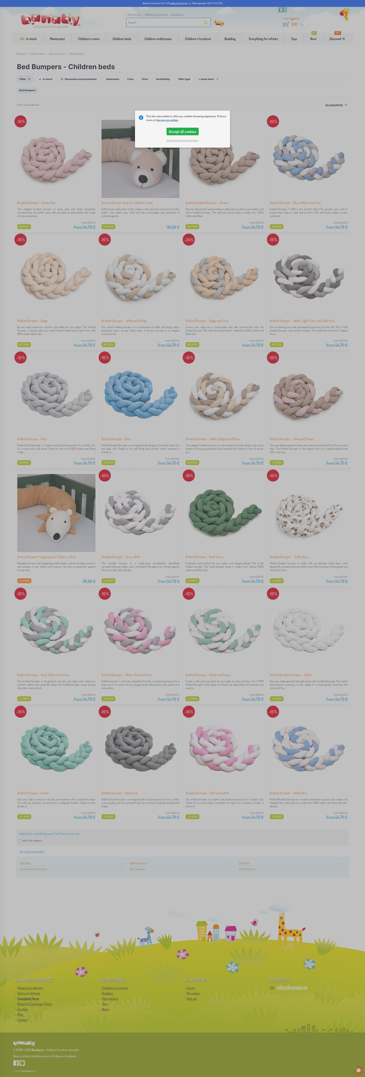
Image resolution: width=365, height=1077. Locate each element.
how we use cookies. (167, 120)
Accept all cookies (182, 131)
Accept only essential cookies (182, 140)
